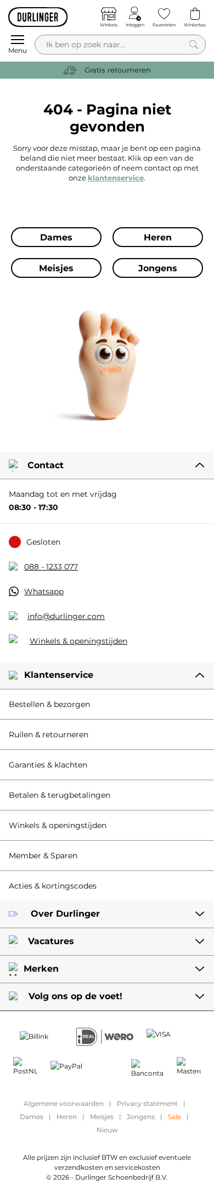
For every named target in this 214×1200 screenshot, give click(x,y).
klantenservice (116, 177)
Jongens (141, 1117)
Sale (174, 1117)
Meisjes (102, 1117)
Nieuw (107, 1130)
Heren (67, 1117)
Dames (31, 1117)
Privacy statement (147, 1103)
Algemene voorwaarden (64, 1103)
